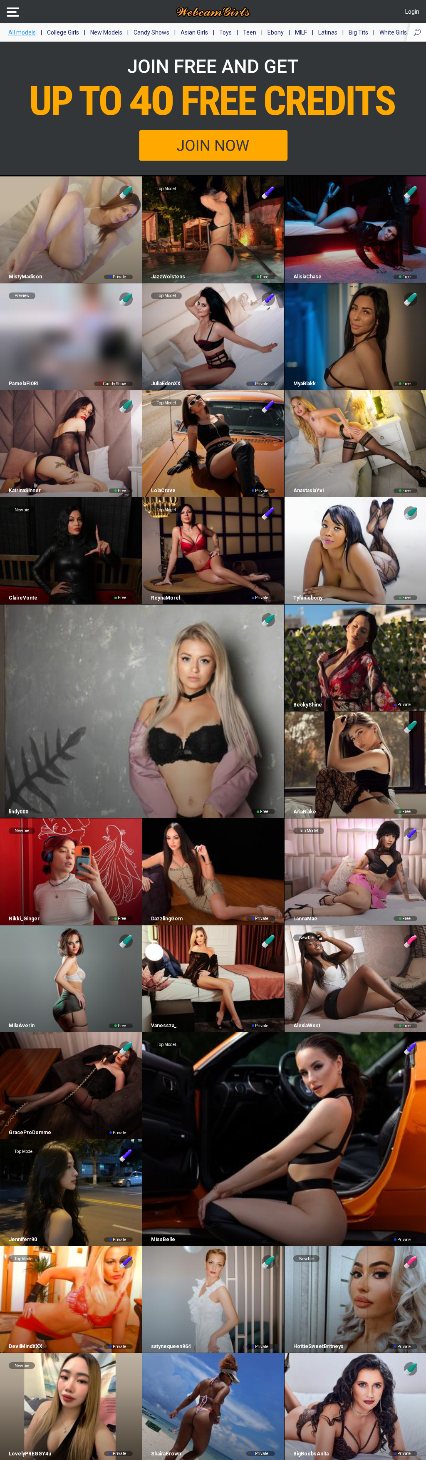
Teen (249, 32)
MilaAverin (22, 1026)
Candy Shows (151, 32)
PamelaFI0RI (24, 384)
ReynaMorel (165, 598)
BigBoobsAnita (311, 1454)
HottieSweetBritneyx (318, 1346)
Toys (225, 32)
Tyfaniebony (307, 598)
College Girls (63, 32)
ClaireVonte (23, 598)
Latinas (327, 32)
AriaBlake (304, 812)
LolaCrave (163, 490)
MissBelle (163, 1239)
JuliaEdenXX (166, 384)
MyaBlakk (304, 384)
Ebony (275, 32)
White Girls (393, 32)
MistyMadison (25, 277)
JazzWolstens (168, 277)
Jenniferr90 (23, 1239)
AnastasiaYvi (308, 490)
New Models (106, 32)
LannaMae (305, 919)
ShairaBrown (166, 1454)
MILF (301, 32)
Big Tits (358, 32)
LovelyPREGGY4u (30, 1454)
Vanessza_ (164, 1026)
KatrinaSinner (25, 490)
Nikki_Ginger (24, 919)
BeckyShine (307, 705)
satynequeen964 (171, 1346)
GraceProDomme (30, 1132)
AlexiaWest (306, 1026)
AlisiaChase (307, 277)
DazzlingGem (167, 919)
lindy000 (18, 812)
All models (22, 32)
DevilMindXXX (25, 1346)
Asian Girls (194, 32)
